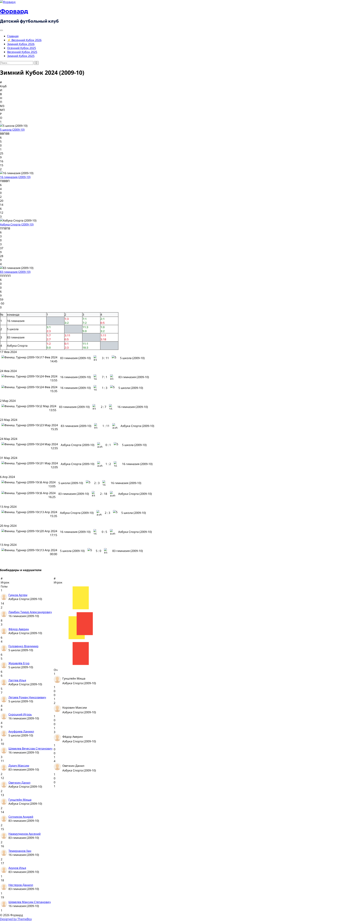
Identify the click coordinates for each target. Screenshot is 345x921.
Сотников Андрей (20, 817)
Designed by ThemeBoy (16, 919)
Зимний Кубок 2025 (20, 56)
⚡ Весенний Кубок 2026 (24, 40)
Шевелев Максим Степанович (29, 902)
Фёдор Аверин (18, 629)
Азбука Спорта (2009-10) (17, 224)
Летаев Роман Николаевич (27, 697)
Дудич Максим (18, 766)
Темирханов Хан (19, 851)
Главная (13, 36)
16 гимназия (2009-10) (15, 177)
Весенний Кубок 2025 (22, 52)
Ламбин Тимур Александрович (30, 612)
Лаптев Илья (17, 680)
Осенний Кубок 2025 (21, 48)
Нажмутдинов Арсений (24, 834)
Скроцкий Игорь (20, 714)
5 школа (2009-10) (12, 130)
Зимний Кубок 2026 (20, 44)
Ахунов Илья (17, 868)
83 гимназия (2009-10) (15, 272)
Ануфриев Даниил (21, 731)
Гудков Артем (17, 595)
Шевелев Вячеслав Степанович (30, 748)
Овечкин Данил (19, 783)
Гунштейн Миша (19, 800)
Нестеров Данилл (20, 885)
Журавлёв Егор (18, 663)
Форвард (14, 11)
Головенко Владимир (23, 646)
